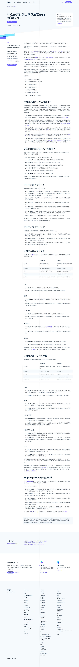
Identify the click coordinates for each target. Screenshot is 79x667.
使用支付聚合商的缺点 (12, 53)
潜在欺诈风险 (64, 117)
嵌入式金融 (42, 600)
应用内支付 (42, 605)
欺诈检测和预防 (61, 140)
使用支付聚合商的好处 (12, 51)
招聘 (58, 617)
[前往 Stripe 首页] (8, 590)
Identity (25, 612)
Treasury (26, 634)
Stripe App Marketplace (45, 636)
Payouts (26, 624)
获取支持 (59, 627)
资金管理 (42, 609)
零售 (41, 631)
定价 (33, 2)
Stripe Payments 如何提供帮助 (14, 61)
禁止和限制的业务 (61, 602)
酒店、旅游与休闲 (44, 621)
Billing (25, 597)
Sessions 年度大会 (61, 598)
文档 (41, 644)
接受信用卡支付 (34, 51)
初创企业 (42, 593)
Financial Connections (29, 610)
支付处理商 (53, 51)
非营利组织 (42, 626)
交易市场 (42, 607)
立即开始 (10, 572)
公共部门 (42, 629)
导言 (8, 42)
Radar (25, 626)
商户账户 (61, 51)
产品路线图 (59, 615)
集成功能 (44, 467)
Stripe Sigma (27, 629)
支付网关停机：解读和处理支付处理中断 (33, 542)
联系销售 (68, 2)
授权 (48, 129)
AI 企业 (42, 614)
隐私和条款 (59, 600)
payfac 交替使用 (30, 59)
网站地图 (59, 605)
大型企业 (42, 592)
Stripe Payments (28, 481)
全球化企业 (42, 604)
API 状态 (42, 648)
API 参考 (42, 646)
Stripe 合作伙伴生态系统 (45, 638)
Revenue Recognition (29, 628)
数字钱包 (63, 123)
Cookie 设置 (59, 607)
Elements (26, 609)
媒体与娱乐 (42, 624)
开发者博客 (42, 655)
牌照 (58, 604)
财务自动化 (42, 602)
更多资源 (9, 6)
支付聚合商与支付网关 (12, 56)
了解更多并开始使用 (31, 471)
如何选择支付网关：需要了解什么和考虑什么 (34, 544)
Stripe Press (60, 620)
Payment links (27, 621)
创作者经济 (42, 616)
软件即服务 (42, 612)
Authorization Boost (28, 595)
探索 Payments (43, 572)
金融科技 (42, 617)
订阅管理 (53, 140)
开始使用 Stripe (11, 21)
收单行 (37, 129)
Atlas (25, 593)
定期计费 (48, 140)
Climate (25, 602)
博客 (58, 595)
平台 (41, 610)
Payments (26, 622)
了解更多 (59, 23)
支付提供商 (38, 57)
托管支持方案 (60, 629)
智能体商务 (42, 595)
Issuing (25, 616)
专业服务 (42, 628)
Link (25, 617)
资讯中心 (59, 619)
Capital (25, 598)
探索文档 (59, 571)
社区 (58, 597)
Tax (24, 631)
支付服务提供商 (50, 57)
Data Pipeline (27, 607)
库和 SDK (42, 651)
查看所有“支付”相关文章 (12, 543)
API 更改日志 (43, 649)
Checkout (26, 600)
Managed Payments (28, 619)
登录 (62, 2)
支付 (14, 6)
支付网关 (33, 255)
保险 (41, 622)
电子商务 (42, 598)
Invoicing (26, 614)
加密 (34, 349)
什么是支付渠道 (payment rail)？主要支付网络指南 (36, 541)
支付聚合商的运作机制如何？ (13, 45)
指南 (58, 592)
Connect (26, 604)
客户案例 (59, 593)
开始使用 (65, 511)
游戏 (41, 619)
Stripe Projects (43, 653)
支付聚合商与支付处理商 (12, 58)
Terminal (26, 633)
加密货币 (26, 605)
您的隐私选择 (60, 609)
